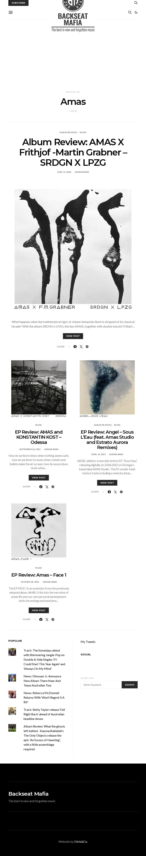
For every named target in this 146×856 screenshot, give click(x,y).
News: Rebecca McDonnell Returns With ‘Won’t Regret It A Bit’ (44, 697)
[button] (136, 12)
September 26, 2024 (30, 449)
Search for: (87, 678)
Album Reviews (68, 132)
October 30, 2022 (30, 582)
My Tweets (88, 641)
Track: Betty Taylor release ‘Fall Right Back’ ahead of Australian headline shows (44, 714)
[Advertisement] (73, 54)
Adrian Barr (82, 172)
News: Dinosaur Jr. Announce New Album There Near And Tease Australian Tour (42, 680)
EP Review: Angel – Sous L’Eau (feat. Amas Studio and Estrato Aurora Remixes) (107, 439)
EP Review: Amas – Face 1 (38, 575)
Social (86, 654)
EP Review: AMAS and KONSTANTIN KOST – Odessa (39, 437)
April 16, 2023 (98, 454)
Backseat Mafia (28, 793)
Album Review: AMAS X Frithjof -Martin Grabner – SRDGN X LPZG (73, 152)
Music (83, 132)
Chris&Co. (81, 841)
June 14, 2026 (64, 172)
